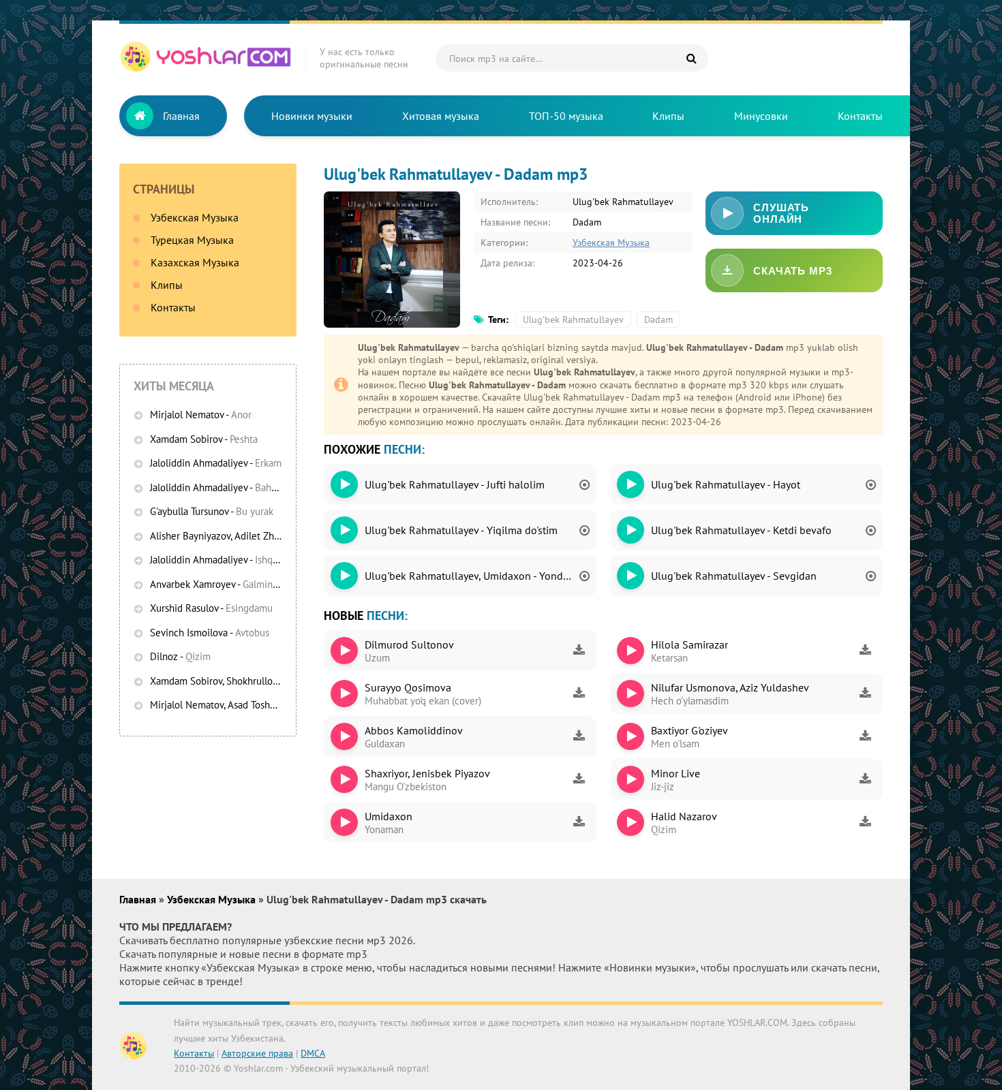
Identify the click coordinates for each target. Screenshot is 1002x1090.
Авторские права (257, 1053)
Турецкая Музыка (192, 240)
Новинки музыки (311, 116)
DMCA (313, 1053)
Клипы (668, 116)
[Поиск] (691, 58)
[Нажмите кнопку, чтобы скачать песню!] (579, 650)
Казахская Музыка (195, 262)
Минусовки (761, 116)
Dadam (658, 319)
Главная (181, 116)
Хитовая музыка (440, 116)
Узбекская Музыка (195, 217)
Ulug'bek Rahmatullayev (573, 319)
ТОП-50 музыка (566, 116)
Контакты (860, 116)
